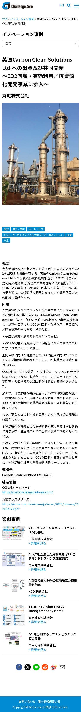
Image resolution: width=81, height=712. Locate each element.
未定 (6, 240)
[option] (40, 158)
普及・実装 (19, 229)
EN (62, 5)
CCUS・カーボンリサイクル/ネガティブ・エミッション (33, 234)
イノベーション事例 (22, 19)
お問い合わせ (27, 701)
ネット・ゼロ (36, 229)
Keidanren (35, 707)
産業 (69, 234)
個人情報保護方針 (49, 701)
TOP (4, 19)
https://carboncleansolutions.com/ (27, 492)
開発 (6, 229)
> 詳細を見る (37, 543)
